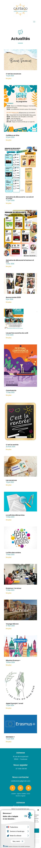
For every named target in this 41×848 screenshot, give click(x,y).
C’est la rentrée (12, 445)
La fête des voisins (13, 553)
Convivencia (11, 390)
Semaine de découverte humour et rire (20, 261)
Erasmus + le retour (13, 588)
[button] (38, 810)
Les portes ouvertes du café (17, 333)
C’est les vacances (13, 74)
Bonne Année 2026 (13, 297)
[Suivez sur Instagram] (20, 788)
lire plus (8, 78)
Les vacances (11, 480)
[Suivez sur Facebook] (12, 788)
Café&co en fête (12, 135)
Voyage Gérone (12, 624)
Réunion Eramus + (13, 660)
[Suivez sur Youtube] (28, 788)
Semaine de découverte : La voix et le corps (20, 198)
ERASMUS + (10, 737)
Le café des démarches (15, 515)
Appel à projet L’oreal (14, 703)
